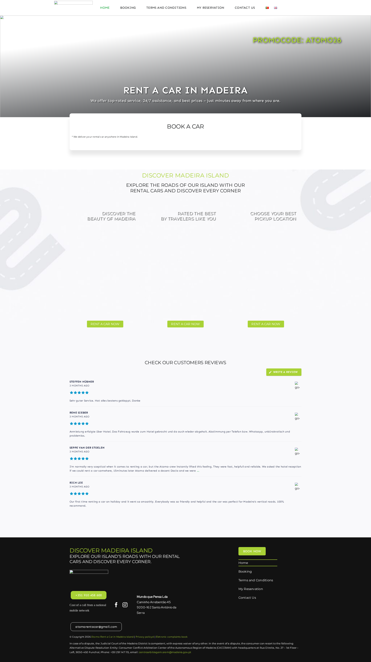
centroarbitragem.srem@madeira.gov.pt (165, 652)
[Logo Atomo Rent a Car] (73, 2)
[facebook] (116, 604)
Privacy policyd (145, 636)
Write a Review (285, 372)
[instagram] (125, 604)
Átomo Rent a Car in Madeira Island (112, 636)
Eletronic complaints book (172, 636)
